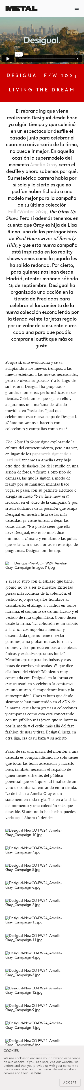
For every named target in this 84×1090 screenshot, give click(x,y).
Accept (70, 1083)
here (37, 1073)
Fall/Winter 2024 (27, 212)
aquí (19, 817)
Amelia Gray (44, 165)
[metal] (21, 8)
